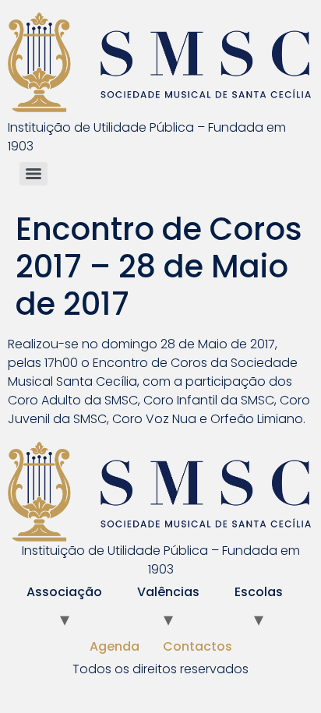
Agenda (114, 646)
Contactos (197, 646)
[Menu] (33, 173)
